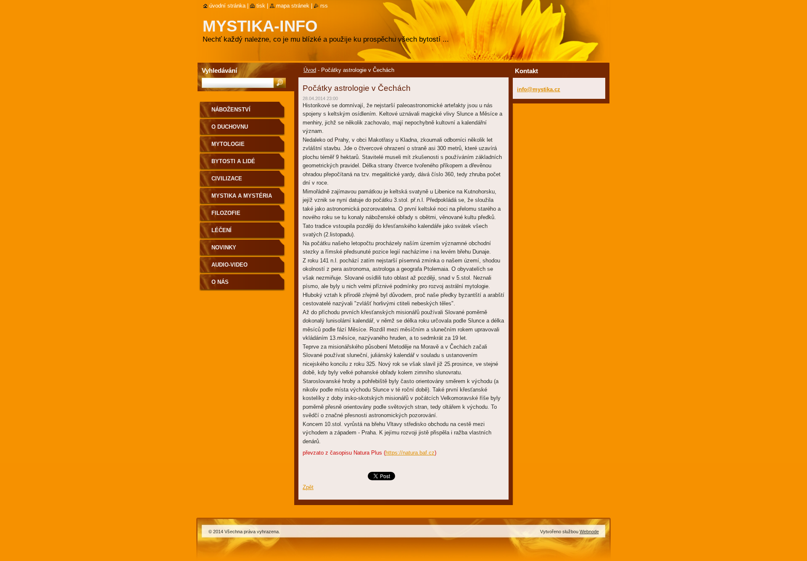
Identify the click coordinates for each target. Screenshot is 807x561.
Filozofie (225, 213)
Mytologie (228, 144)
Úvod (309, 70)
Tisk (260, 6)
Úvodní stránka (227, 6)
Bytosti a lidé (233, 161)
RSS (324, 6)
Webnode (589, 531)
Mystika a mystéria (241, 196)
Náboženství (231, 109)
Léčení (221, 230)
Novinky (223, 247)
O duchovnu (229, 127)
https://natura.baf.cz (410, 453)
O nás (220, 282)
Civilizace (226, 178)
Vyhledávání (219, 70)
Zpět (308, 487)
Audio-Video (229, 265)
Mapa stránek (292, 6)
